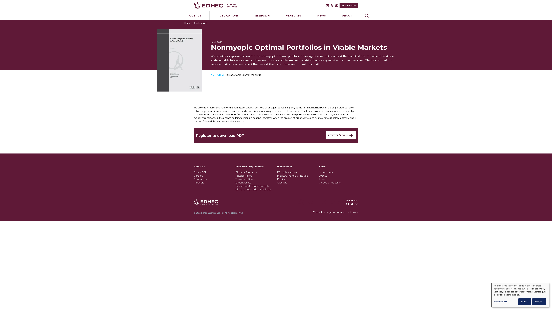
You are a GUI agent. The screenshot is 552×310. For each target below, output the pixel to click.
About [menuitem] (347, 15)
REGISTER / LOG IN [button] (338, 135)
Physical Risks (243, 175)
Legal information (336, 212)
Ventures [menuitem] (293, 15)
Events (323, 175)
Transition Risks (244, 179)
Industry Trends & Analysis (292, 175)
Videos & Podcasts (330, 182)
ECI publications (287, 172)
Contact (317, 212)
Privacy (354, 212)
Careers (198, 175)
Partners (199, 182)
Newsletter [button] (349, 5)
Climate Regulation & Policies (253, 189)
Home (187, 23)
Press (322, 179)
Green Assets (243, 182)
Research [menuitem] (262, 15)
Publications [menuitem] (228, 15)
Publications (200, 23)
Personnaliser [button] (500, 302)
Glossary (282, 182)
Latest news (326, 172)
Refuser (524, 301)
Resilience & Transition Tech (252, 186)
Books (281, 179)
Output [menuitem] (195, 15)
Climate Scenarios (246, 172)
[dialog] (520, 295)
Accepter (539, 301)
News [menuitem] (321, 15)
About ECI (200, 172)
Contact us (200, 179)
